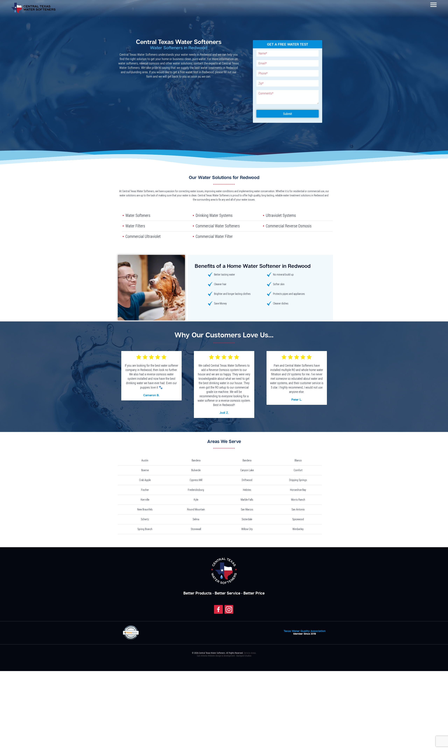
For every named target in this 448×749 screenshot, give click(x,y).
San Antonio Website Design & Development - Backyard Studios (224, 652)
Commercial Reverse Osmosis (281, 225)
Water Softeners (134, 215)
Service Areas (250, 649)
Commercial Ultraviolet (137, 235)
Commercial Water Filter (208, 235)
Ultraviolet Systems (276, 215)
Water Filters (132, 225)
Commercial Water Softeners (211, 225)
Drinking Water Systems (208, 215)
